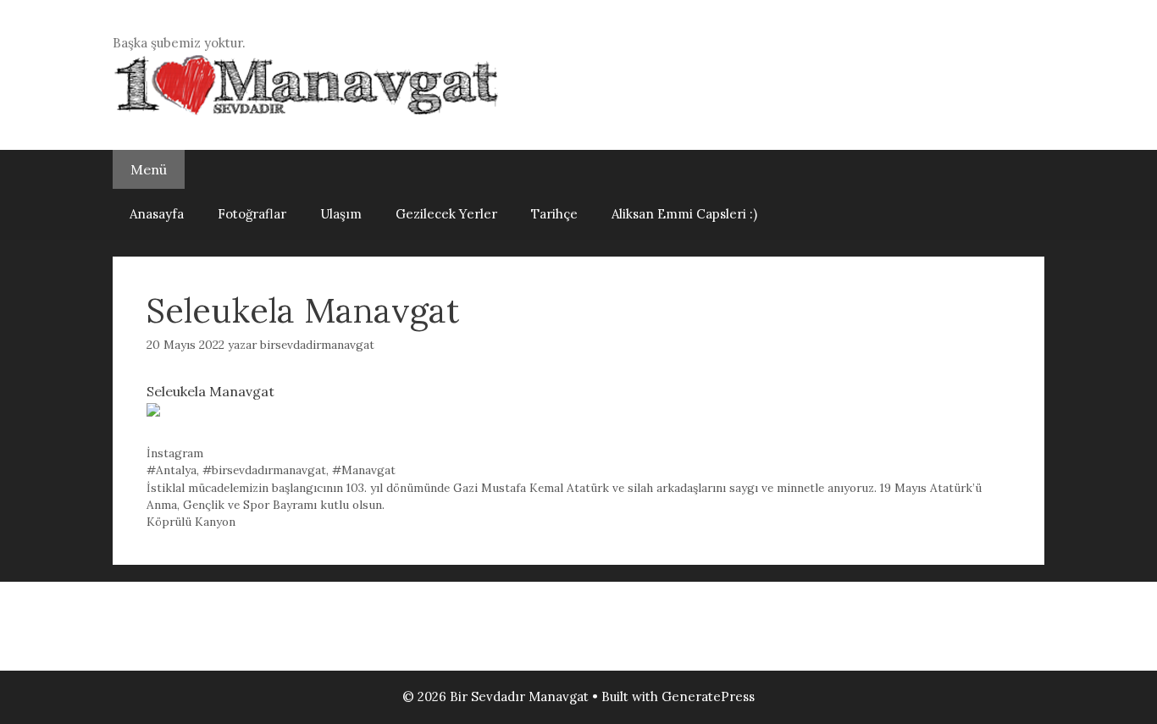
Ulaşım (341, 214)
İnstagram (175, 453)
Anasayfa (157, 214)
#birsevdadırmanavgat (264, 470)
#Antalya (172, 470)
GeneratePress (708, 696)
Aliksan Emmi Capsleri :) (684, 214)
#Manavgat (364, 470)
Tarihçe (554, 214)
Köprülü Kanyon (191, 521)
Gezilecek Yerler (446, 214)
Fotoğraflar (252, 214)
